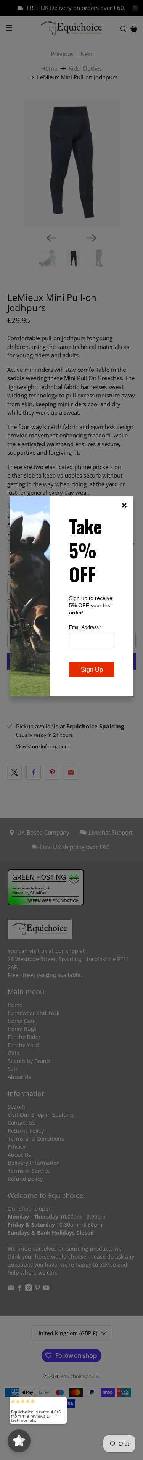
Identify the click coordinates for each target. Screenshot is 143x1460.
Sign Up (92, 669)
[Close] (124, 505)
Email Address (85, 627)
